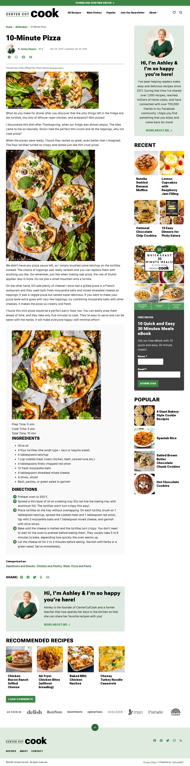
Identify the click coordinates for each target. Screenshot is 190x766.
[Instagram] (174, 740)
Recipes (11, 751)
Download (148, 383)
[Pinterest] (161, 740)
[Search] (181, 12)
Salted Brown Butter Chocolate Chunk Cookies (168, 461)
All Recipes (74, 12)
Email (142, 369)
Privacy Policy (150, 762)
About (152, 12)
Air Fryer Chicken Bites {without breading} (49, 681)
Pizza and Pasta (81, 565)
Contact (37, 751)
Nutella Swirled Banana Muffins (142, 184)
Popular (111, 12)
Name (142, 356)
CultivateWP (177, 762)
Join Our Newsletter (132, 12)
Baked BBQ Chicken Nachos (78, 679)
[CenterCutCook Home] (32, 12)
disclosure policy (56, 68)
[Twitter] (167, 740)
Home (9, 27)
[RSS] (181, 740)
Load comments (20, 699)
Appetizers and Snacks (20, 565)
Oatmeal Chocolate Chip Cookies (146, 231)
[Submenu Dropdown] (82, 13)
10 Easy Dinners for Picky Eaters (171, 231)
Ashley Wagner (28, 49)
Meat (66, 565)
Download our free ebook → (95, 2)
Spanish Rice (167, 438)
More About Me (55, 624)
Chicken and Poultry (49, 565)
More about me (157, 130)
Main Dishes (94, 12)
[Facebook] (154, 740)
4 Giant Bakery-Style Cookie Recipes (168, 415)
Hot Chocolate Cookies (168, 484)
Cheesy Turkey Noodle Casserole (111, 679)
